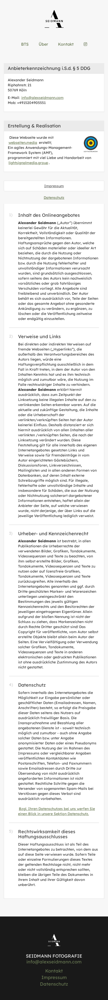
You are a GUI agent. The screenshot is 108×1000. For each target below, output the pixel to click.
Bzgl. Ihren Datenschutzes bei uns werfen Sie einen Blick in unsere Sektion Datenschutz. (56, 811)
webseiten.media (23, 142)
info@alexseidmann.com (42, 97)
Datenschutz (54, 197)
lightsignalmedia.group (28, 162)
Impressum (54, 186)
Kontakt (66, 44)
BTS (25, 44)
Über (43, 44)
